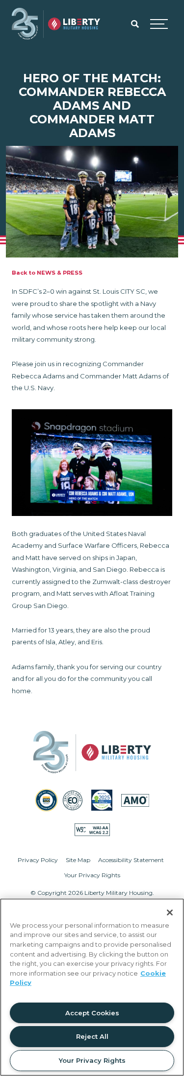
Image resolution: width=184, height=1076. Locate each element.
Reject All (92, 1036)
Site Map (78, 860)
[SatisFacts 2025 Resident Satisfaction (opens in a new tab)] (102, 800)
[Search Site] (135, 24)
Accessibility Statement (131, 860)
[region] (92, 987)
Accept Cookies (92, 1013)
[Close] (170, 912)
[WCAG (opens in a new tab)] (92, 829)
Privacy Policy (38, 860)
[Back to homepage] (56, 24)
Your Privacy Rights (92, 875)
